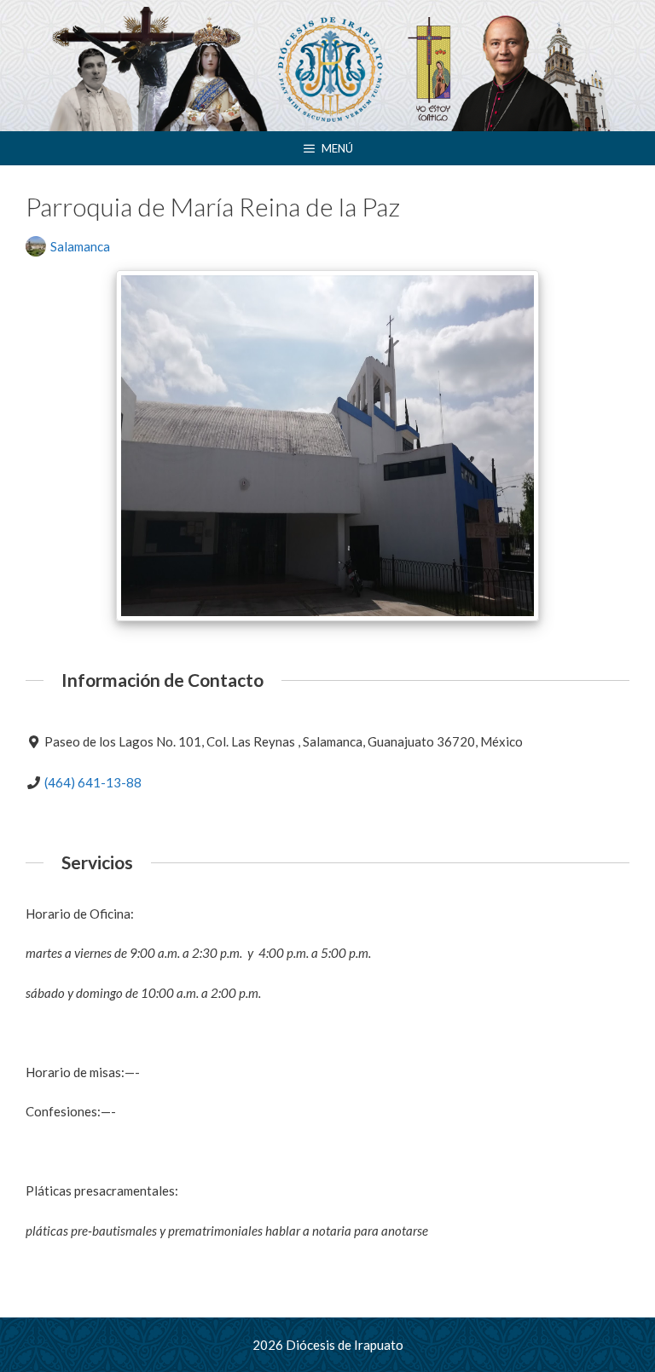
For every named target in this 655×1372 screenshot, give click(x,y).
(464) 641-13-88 (93, 782)
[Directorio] (327, 67)
